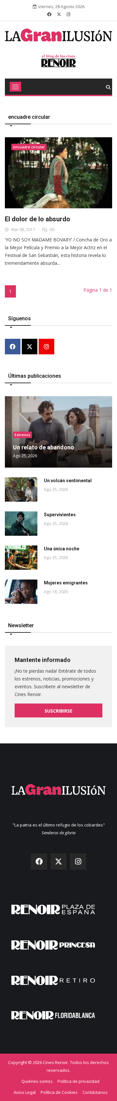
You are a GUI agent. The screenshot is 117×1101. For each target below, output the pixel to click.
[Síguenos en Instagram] (68, 14)
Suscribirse (58, 711)
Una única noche (61, 548)
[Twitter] (29, 347)
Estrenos (22, 434)
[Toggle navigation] (15, 87)
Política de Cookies (59, 1092)
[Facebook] (12, 347)
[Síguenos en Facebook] (49, 14)
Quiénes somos (37, 1081)
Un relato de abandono (43, 447)
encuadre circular (29, 146)
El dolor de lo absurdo (37, 219)
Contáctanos (95, 1092)
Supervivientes (60, 514)
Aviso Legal (25, 1092)
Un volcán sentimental (68, 480)
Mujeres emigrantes (66, 582)
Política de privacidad (78, 1081)
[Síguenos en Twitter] (59, 14)
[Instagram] (46, 347)
